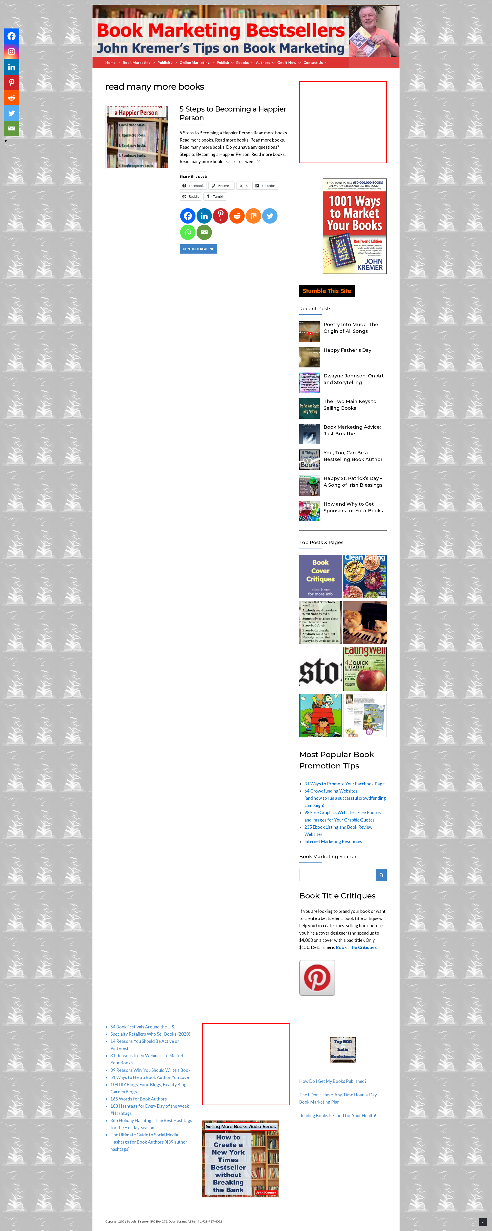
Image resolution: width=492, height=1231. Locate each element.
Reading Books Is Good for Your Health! (337, 1115)
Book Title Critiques (356, 947)
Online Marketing (195, 62)
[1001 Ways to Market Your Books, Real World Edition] (355, 272)
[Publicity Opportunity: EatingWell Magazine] (364, 670)
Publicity (165, 62)
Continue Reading (198, 249)
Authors (263, 62)
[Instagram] (11, 51)
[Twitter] (270, 216)
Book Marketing (136, 62)
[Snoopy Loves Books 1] (320, 716)
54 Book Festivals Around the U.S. (142, 1026)
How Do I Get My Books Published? (332, 1081)
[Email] (204, 232)
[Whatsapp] (188, 232)
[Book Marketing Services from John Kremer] (320, 577)
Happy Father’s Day (347, 350)
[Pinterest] (11, 82)
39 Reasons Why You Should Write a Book (150, 1070)
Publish (223, 62)
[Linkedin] (204, 216)
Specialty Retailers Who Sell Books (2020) (150, 1034)
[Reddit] (237, 216)
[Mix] (253, 216)
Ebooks (242, 62)
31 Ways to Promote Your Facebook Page (344, 783)
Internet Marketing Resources (333, 841)
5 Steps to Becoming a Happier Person (233, 113)
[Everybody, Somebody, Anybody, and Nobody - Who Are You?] (320, 624)
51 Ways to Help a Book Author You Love (149, 1077)
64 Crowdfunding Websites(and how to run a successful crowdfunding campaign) (345, 798)
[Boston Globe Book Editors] (320, 670)
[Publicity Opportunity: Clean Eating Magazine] (364, 577)
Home (110, 62)
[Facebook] (188, 216)
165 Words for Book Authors (138, 1099)
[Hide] (6, 141)
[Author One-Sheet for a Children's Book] (364, 716)
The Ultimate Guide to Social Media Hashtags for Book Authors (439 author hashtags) (148, 1142)
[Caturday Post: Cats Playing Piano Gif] (364, 624)
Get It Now (286, 62)
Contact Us (313, 62)
